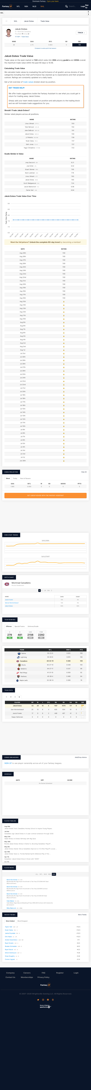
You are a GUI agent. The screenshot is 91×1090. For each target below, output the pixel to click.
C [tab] (6, 697)
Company (10, 973)
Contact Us (10, 977)
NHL (42, 6)
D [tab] (15, 697)
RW (48, 590)
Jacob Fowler (9, 599)
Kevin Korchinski (12, 880)
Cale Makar (10, 901)
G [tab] (19, 697)
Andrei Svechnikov (11, 940)
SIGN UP (8, 763)
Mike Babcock (11, 908)
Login (83, 6)
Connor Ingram (10, 959)
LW (45, 590)
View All (84, 472)
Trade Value (45, 21)
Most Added (10, 921)
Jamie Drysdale (10, 933)
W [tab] (11, 697)
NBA (26, 6)
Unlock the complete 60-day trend (45, 242)
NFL (18, 6)
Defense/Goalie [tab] (33, 626)
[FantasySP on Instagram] (43, 1000)
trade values (28, 82)
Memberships (27, 977)
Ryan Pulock (9, 949)
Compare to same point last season (45, 48)
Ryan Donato (9, 943)
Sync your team (53, 1)
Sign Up (87, 6)
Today (15, 478)
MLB (34, 6)
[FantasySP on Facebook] (48, 1000)
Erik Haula (8, 936)
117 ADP (17, 36)
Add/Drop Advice (81, 757)
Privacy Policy (43, 977)
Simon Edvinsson (10, 953)
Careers (27, 973)
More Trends (82, 915)
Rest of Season (25, 478)
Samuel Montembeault (12, 603)
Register (60, 973)
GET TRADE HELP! (17, 88)
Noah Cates (9, 930)
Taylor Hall (8, 927)
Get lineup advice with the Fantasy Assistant (45, 495)
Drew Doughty (10, 956)
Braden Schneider (11, 946)
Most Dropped (22, 921)
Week (8, 478)
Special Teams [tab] (20, 626)
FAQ (43, 973)
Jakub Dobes (29, 21)
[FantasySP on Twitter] (38, 1000)
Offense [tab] (9, 626)
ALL (37, 874)
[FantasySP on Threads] (52, 1000)
